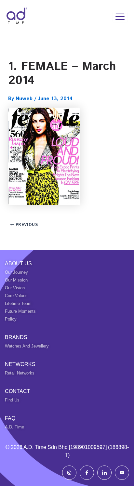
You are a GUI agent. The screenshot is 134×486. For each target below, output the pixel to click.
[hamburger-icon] (120, 17)
